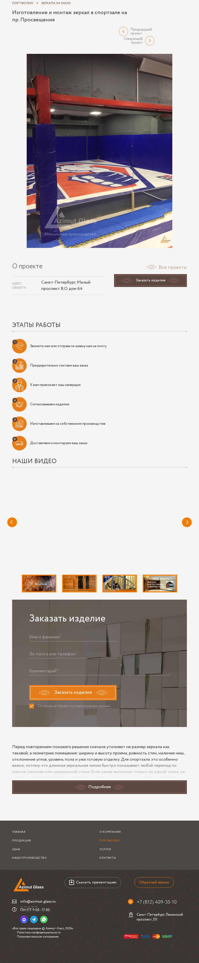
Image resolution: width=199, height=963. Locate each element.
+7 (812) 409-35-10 (157, 902)
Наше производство (29, 858)
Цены (16, 849)
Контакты (108, 858)
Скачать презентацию (96, 882)
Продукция (21, 841)
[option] (99, 151)
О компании (110, 832)
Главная (18, 832)
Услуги (105, 849)
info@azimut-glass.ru (38, 901)
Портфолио (110, 841)
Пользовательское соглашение (37, 937)
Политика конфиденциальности (39, 932)
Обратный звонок (154, 882)
